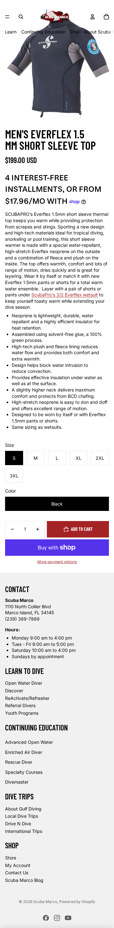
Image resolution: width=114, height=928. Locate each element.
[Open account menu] (92, 17)
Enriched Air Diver (23, 752)
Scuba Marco (45, 901)
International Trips (23, 831)
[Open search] (21, 17)
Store (10, 857)
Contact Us (16, 872)
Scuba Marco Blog (24, 880)
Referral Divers (20, 705)
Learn (10, 31)
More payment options (57, 562)
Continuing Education (43, 31)
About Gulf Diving (23, 808)
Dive (74, 31)
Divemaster (16, 782)
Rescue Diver (18, 762)
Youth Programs (21, 713)
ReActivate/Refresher (27, 698)
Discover (14, 690)
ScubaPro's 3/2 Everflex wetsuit (64, 294)
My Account (17, 865)
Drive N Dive (18, 823)
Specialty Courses (23, 772)
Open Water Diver (23, 683)
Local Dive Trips (21, 816)
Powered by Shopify (77, 901)
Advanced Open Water (29, 742)
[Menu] (7, 16)
